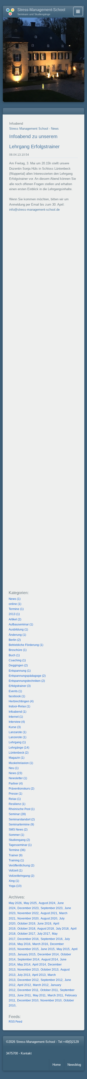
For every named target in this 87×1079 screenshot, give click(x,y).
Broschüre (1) (18, 650)
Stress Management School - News (34, 128)
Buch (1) (14, 655)
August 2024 (47, 903)
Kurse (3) (15, 727)
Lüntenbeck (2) (19, 752)
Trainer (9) (15, 855)
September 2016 (52, 939)
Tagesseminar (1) (20, 845)
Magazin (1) (16, 757)
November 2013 (28, 969)
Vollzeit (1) (15, 870)
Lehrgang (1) (17, 742)
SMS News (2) (18, 829)
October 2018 (26, 928)
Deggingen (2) (18, 665)
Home (56, 1064)
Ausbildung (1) (18, 629)
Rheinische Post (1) (22, 809)
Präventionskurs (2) (21, 788)
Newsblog (74, 1064)
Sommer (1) (16, 835)
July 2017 (43, 933)
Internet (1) (16, 716)
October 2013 (49, 969)
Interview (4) (17, 722)
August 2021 (49, 913)
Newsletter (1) (18, 778)
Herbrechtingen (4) (21, 701)
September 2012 (52, 980)
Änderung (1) (17, 635)
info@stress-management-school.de (34, 209)
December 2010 (27, 1000)
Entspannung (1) (20, 670)
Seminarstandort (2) (22, 819)
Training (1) (16, 860)
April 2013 (39, 975)
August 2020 (49, 918)
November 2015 (28, 949)
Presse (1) (15, 793)
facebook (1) (17, 696)
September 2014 (28, 959)
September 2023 (52, 908)
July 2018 (62, 928)
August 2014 (49, 959)
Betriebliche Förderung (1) (26, 645)
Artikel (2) (15, 619)
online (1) (15, 604)
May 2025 (30, 903)
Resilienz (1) (17, 804)
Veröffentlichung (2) (21, 865)
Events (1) (15, 691)
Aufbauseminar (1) (21, 624)
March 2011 (55, 995)
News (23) (15, 773)
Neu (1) (14, 768)
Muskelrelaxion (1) (21, 763)
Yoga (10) (15, 886)
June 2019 (44, 923)
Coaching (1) (17, 660)
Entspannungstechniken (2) (27, 681)
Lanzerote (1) (17, 737)
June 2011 (24, 995)
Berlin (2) (15, 640)
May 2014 (23, 964)
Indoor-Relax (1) (19, 706)
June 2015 (48, 949)
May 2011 (39, 995)
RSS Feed (15, 1021)
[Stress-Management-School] (8, 11)
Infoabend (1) (17, 711)
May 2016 (23, 944)
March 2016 (40, 944)
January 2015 (26, 954)
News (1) (15, 599)
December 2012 (28, 980)
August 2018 (45, 928)
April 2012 (24, 985)
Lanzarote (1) (17, 732)
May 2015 (63, 949)
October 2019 (26, 923)
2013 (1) (14, 614)
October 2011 (49, 990)
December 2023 (28, 908)
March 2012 (41, 985)
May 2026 (15, 903)
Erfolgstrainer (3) (20, 686)
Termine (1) (16, 609)
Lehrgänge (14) (19, 747)
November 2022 (28, 913)
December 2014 (48, 954)
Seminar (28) (17, 814)
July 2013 (23, 975)
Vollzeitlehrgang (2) (21, 876)
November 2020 (28, 918)
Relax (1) (15, 799)
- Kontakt (25, 1053)
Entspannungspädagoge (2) (27, 675)
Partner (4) (16, 783)
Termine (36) (17, 850)
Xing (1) (14, 881)
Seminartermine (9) (21, 824)
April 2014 (39, 964)
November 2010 (51, 1000)
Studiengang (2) (19, 840)
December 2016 (28, 939)
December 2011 (27, 990)
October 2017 (26, 933)
